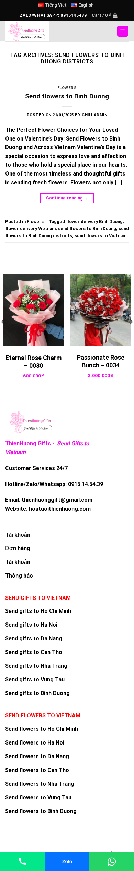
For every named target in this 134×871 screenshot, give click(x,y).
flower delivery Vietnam (30, 228)
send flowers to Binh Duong (87, 228)
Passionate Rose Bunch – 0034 (100, 361)
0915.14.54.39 (85, 484)
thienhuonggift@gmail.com (57, 500)
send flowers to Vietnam (100, 235)
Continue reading (67, 198)
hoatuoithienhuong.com (60, 509)
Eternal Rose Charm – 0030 (33, 361)
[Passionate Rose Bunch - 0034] (100, 310)
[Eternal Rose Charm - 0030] (33, 310)
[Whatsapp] (111, 861)
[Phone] (22, 861)
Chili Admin (94, 115)
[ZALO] (67, 861)
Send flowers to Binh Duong (67, 96)
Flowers (67, 88)
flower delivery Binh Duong (94, 221)
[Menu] (123, 31)
